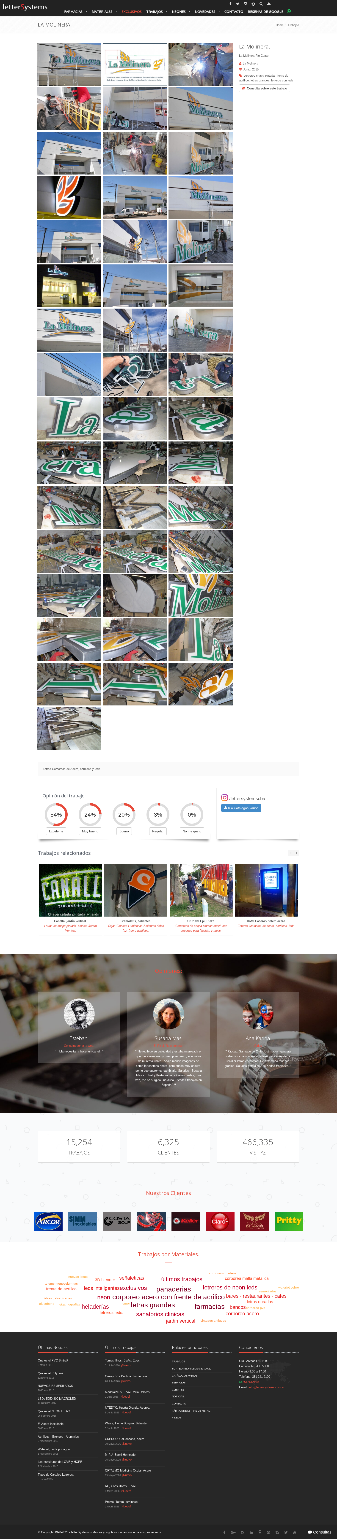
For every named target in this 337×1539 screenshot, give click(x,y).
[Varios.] (151, 1221)
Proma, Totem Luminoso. (121, 1502)
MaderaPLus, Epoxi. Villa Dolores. (128, 1392)
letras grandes (260, 80)
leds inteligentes (102, 1288)
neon (103, 1297)
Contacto (233, 11)
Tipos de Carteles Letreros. (56, 1474)
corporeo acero (242, 1313)
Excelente (56, 831)
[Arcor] (48, 1221)
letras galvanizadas (58, 1298)
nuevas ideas (78, 1276)
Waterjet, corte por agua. (54, 1449)
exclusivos (133, 1287)
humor (125, 1303)
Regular (158, 831)
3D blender (105, 1280)
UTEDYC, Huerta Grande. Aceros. (127, 1407)
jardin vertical (180, 1321)
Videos (176, 1417)
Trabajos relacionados (64, 852)
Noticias (178, 1396)
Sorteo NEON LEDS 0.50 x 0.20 (191, 1368)
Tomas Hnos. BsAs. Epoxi (122, 1360)
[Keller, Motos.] (185, 1221)
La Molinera (250, 63)
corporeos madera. (223, 1273)
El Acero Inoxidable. (51, 1424)
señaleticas (131, 1278)
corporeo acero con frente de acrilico (168, 1297)
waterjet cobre (288, 1287)
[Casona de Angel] (254, 1221)
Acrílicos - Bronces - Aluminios (58, 1436)
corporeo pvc (255, 1308)
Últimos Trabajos (120, 1347)
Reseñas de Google (265, 11)
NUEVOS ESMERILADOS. (56, 1386)
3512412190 (250, 1382)
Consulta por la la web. (79, 1045)
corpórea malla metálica (247, 1278)
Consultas (321, 1532)
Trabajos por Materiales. (168, 1254)
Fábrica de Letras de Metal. (191, 1410)
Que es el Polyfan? (50, 1373)
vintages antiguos (213, 1320)
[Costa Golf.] (117, 1221)
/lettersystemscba (247, 798)
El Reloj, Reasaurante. (168, 1045)
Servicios (178, 1382)
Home (280, 25)
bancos (238, 1307)
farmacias (210, 1306)
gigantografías (69, 1304)
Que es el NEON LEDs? (54, 1411)
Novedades (205, 11)
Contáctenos (251, 1347)
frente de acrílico (61, 1289)
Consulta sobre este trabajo (267, 88)
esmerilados (267, 1291)
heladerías (95, 1306)
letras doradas (260, 1302)
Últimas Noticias (53, 1347)
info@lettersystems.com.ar (267, 1387)
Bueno (124, 831)
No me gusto (192, 831)
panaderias (173, 1289)
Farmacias (73, 11)
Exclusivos (132, 11)
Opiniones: (168, 970)
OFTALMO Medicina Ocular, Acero (128, 1470)
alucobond (46, 1303)
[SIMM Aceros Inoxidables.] (82, 1221)
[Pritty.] (289, 1221)
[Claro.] (220, 1221)
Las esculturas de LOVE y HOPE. (60, 1462)
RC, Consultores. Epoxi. (121, 1486)
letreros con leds (282, 80)
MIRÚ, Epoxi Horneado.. (121, 1454)
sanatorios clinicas (160, 1314)
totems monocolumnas (61, 1283)
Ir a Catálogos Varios (242, 808)
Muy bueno (90, 831)
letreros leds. (111, 1312)
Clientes (168, 1152)
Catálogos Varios (184, 1375)
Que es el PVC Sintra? (53, 1360)
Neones (179, 11)
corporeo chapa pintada (259, 75)
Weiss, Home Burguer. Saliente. (126, 1423)
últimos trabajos (181, 1279)
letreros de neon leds (230, 1287)
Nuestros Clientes (168, 1193)
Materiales (102, 11)
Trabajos (154, 11)
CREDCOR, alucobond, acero (124, 1439)
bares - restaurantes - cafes (256, 1296)
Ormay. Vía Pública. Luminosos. (126, 1376)
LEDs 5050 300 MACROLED (57, 1398)
